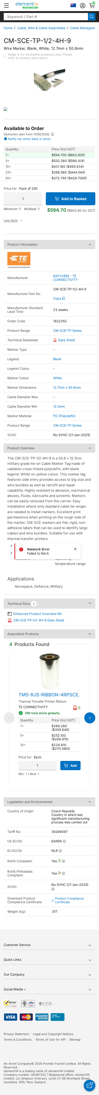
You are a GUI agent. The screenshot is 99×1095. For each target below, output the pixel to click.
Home (8, 28)
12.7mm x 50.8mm (67, 387)
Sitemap (75, 1039)
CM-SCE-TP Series (67, 330)
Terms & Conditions (18, 1039)
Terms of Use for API (50, 1039)
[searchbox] (46, 16)
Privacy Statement (16, 1034)
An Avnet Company (17, 1063)
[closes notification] (75, 549)
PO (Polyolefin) (64, 416)
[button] (6, 5)
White (57, 378)
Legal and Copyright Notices (53, 1034)
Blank (57, 359)
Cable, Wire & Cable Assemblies (41, 28)
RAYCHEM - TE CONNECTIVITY (65, 278)
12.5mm (59, 406)
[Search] (91, 16)
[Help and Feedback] (89, 1085)
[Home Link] (35, 5)
